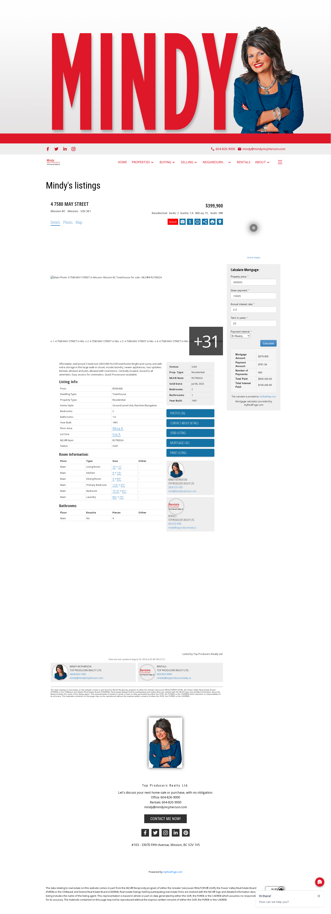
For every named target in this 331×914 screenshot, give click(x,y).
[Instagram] (73, 149)
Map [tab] (79, 222)
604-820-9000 (174, 524)
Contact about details (184, 423)
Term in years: (239, 317)
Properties (141, 162)
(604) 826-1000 (175, 487)
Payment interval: (240, 331)
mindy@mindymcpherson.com (182, 491)
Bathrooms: (68, 505)
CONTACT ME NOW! (165, 818)
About (260, 162)
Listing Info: (68, 381)
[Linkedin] (175, 833)
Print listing (178, 452)
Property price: (239, 276)
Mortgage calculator (192, 442)
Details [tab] (55, 222)
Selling (187, 162)
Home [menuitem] (122, 162)
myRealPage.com (267, 396)
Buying (165, 162)
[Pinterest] (186, 833)
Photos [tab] (68, 222)
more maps (253, 257)
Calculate (268, 343)
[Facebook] (48, 149)
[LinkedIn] (65, 149)
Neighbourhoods (215, 162)
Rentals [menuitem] (243, 162)
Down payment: (239, 290)
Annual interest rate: (242, 304)
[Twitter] (56, 149)
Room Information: (74, 454)
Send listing (178, 432)
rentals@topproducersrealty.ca (182, 527)
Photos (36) (177, 413)
